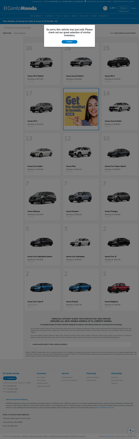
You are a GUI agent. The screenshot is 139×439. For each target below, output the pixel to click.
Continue (69, 42)
